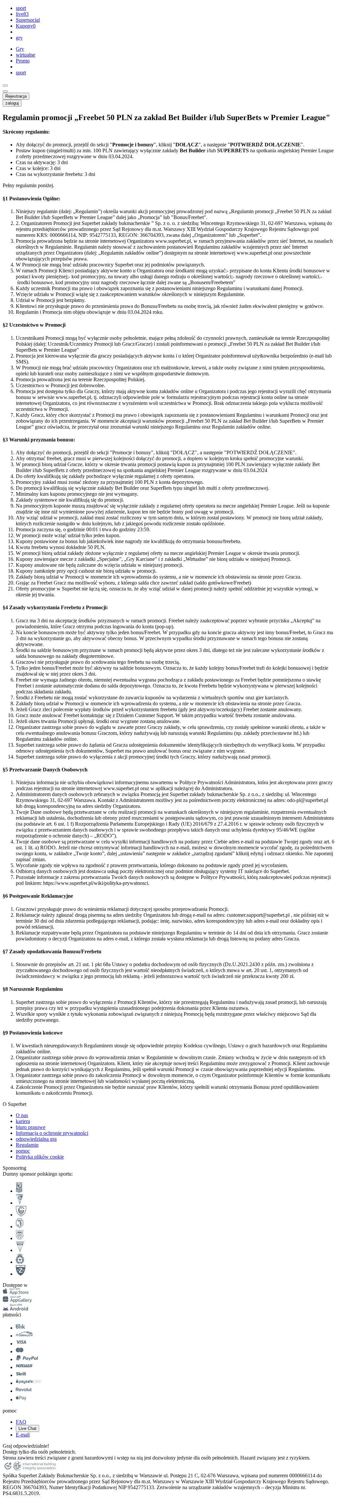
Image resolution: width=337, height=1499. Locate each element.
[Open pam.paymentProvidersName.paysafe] (28, 1383)
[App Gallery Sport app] (17, 1301)
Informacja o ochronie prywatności (52, 1133)
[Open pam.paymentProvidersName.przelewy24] (24, 1335)
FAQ (21, 1422)
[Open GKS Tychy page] (20, 1250)
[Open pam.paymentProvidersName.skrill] (21, 1375)
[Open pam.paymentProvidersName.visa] (21, 1343)
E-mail (23, 1434)
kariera (23, 1121)
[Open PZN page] (20, 1274)
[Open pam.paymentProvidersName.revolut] (24, 1391)
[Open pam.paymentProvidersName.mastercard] (19, 1351)
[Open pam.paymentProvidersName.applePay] (21, 1399)
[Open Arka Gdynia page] (19, 1238)
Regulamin (27, 1145)
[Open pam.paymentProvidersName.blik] (20, 1328)
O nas (22, 1115)
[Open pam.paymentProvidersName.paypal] (27, 1359)
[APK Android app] (16, 1309)
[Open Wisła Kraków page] (20, 1262)
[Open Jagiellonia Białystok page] (19, 1226)
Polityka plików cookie (40, 1157)
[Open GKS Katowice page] (21, 1214)
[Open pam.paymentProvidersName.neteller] (24, 1367)
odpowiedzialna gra (36, 1139)
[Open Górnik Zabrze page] (19, 1203)
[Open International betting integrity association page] (34, 1469)
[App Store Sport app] (16, 1293)
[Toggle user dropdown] (5, 91)
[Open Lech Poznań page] (19, 1191)
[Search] (5, 86)
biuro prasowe (30, 1127)
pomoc (23, 1151)
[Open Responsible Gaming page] (8, 1469)
